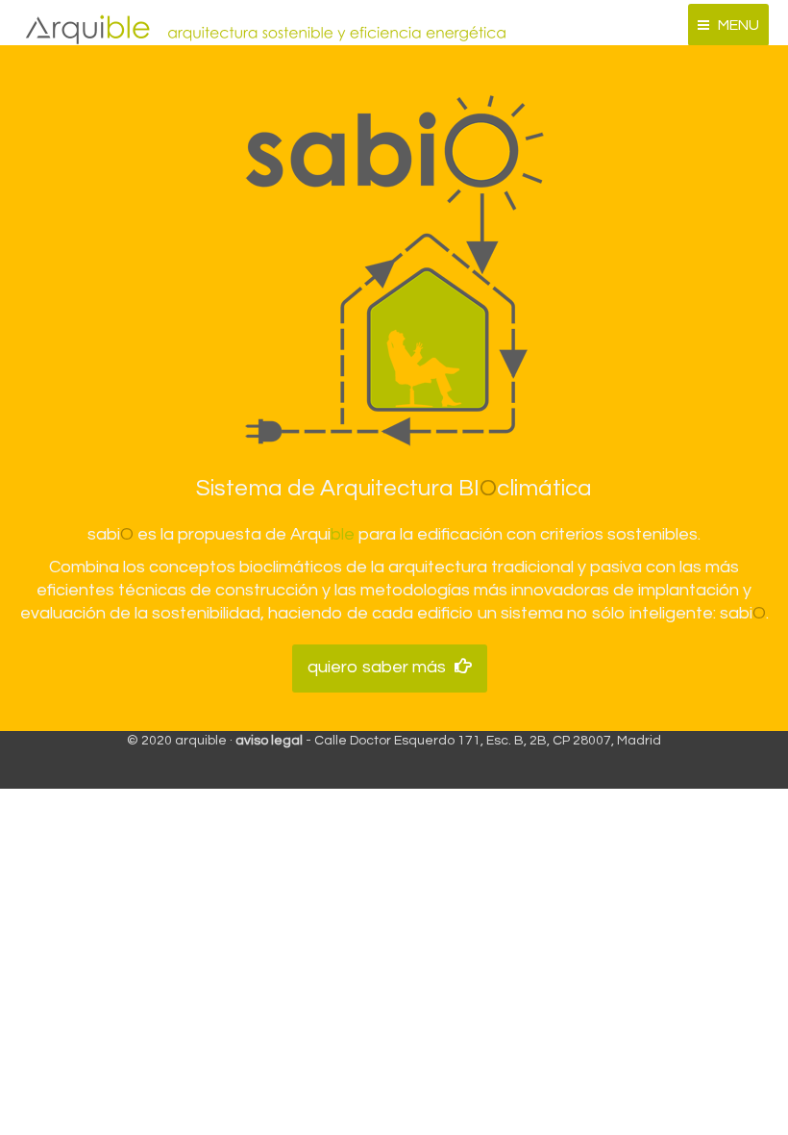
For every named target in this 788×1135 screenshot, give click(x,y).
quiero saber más (377, 667)
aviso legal (269, 740)
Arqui (322, 534)
